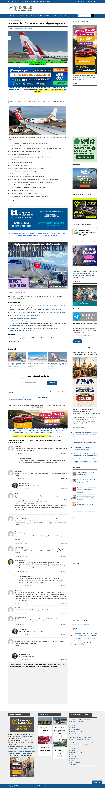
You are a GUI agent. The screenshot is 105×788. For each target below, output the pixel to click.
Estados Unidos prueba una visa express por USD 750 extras (85, 496)
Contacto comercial (23, 1)
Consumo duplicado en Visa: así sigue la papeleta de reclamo (85, 503)
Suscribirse (52, 382)
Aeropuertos (22, 15)
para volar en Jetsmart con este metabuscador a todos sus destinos (44, 305)
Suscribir (77, 341)
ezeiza (56, 391)
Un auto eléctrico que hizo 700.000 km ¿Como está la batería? (83, 643)
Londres (73, 733)
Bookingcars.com (19, 746)
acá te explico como (27, 748)
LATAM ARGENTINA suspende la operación (51, 398)
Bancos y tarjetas (35, 15)
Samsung (49, 325)
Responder (64, 453)
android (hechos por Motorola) (23, 325)
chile (48, 391)
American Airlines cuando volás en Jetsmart (51, 312)
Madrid (73, 727)
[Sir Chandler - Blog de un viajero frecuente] (20, 8)
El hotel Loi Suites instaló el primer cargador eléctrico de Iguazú (84, 639)
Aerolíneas (12, 15)
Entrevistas (18, 20)
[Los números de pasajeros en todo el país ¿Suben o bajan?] (17, 357)
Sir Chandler (29, 28)
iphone (12, 325)
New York (74, 754)
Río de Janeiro (75, 729)
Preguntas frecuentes (45, 1)
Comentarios (80, 484)
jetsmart (60, 391)
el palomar (51, 391)
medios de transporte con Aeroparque (28, 315)
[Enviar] (92, 15)
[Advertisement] (67, 8)
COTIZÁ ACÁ (31, 236)
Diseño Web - (40, 786)
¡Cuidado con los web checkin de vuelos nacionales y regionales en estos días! (85, 434)
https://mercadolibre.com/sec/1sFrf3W (22, 330)
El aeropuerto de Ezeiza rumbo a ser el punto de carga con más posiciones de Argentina (85, 634)
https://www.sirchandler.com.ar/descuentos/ (86, 413)
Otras (73, 16)
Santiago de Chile (76, 731)
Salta (85, 737)
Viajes (67, 15)
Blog (9, 1)
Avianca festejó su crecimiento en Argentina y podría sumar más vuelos (86, 489)
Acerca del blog (14, 1)
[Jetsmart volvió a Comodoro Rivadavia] (37, 357)
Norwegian (10, 392)
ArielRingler (18, 560)
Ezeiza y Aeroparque (28, 321)
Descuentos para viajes (34, 1)
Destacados (11, 20)
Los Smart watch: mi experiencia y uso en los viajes (82, 448)
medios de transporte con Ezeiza (26, 318)
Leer (45, 733)
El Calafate (85, 739)
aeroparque (43, 391)
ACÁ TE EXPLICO (57, 436)
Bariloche (79, 737)
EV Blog (76, 629)
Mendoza (72, 739)
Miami (73, 725)
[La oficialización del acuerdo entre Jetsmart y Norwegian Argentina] (57, 357)
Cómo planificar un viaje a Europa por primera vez (86, 473)
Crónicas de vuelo (50, 15)
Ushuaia (90, 737)
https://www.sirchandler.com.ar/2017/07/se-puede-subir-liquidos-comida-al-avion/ (35, 310)
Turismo (60, 15)
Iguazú (79, 739)
